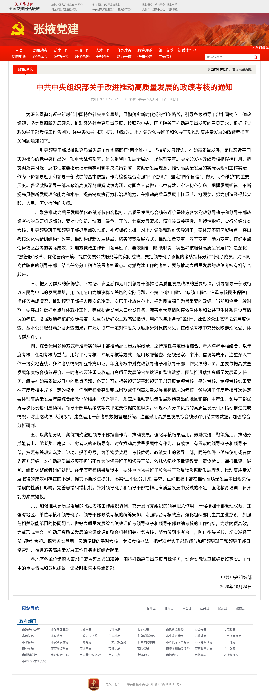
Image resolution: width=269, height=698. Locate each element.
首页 (19, 50)
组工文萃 (166, 50)
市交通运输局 (232, 636)
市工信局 (143, 629)
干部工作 (82, 50)
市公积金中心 (60, 655)
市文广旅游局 (117, 642)
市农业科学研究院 (34, 661)
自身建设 (124, 50)
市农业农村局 (60, 642)
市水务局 (28, 642)
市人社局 (114, 636)
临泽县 (169, 608)
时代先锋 (82, 57)
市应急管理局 (203, 642)
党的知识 (18, 57)
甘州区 (151, 608)
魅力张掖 (124, 57)
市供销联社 (29, 655)
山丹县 (204, 608)
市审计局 (229, 642)
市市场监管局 (60, 648)
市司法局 (28, 636)
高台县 (186, 608)
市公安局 (201, 629)
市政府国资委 (88, 636)
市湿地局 (143, 655)
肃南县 (240, 608)
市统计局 (114, 648)
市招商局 (172, 655)
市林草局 (28, 648)
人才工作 (103, 50)
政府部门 (27, 621)
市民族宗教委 (175, 629)
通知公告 (145, 57)
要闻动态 (39, 50)
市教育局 (85, 629)
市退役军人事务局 (178, 642)
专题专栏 (166, 57)
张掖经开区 (231, 655)
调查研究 (61, 57)
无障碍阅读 (260, 47)
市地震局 (201, 655)
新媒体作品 (187, 50)
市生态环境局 (175, 636)
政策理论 (145, 50)
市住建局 (201, 636)
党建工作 (61, 50)
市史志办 (114, 655)
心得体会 (39, 57)
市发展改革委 (60, 629)
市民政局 (229, 629)
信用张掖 (229, 648)
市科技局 (114, 629)
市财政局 (57, 636)
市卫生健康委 (146, 642)
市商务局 (85, 642)
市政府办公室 (31, 629)
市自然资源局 (146, 636)
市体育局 (85, 648)
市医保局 (143, 648)
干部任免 (103, 57)
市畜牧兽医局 (203, 648)
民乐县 (222, 608)
